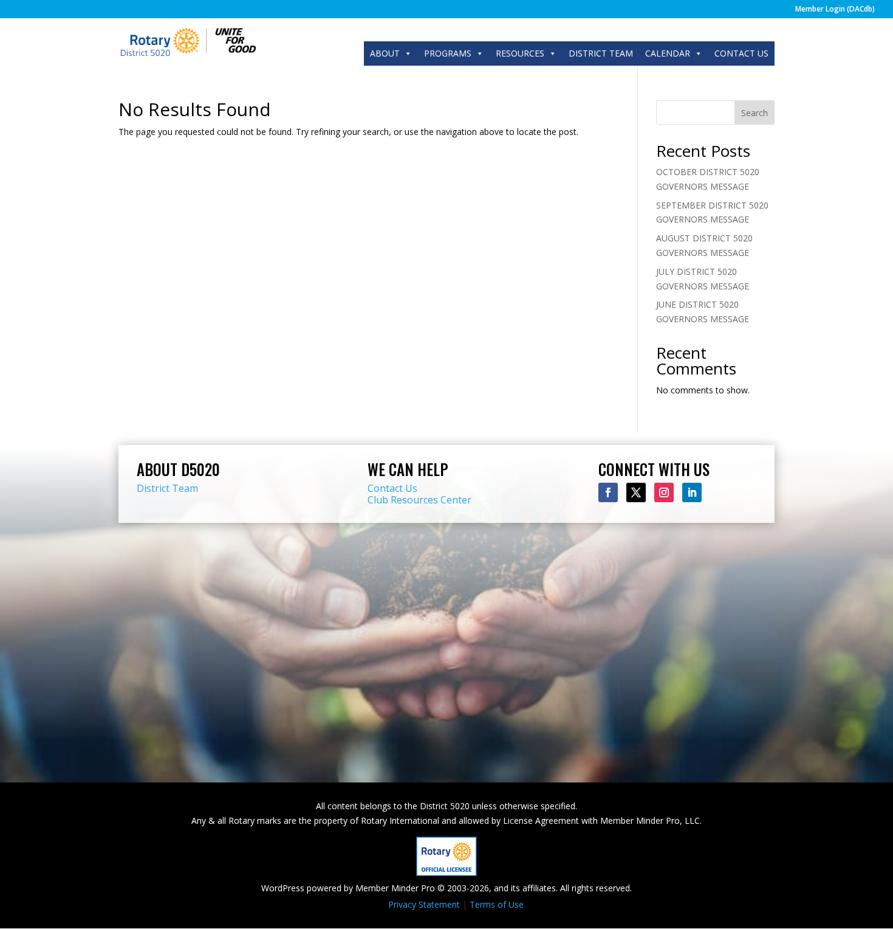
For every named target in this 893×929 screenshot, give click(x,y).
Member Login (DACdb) (835, 9)
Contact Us (392, 488)
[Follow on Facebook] (608, 492)
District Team (167, 488)
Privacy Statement (424, 904)
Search (754, 113)
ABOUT (385, 53)
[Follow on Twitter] (636, 492)
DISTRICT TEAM (601, 53)
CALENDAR (667, 53)
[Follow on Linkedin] (692, 492)
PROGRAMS (447, 53)
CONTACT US (741, 53)
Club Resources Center (419, 499)
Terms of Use (497, 904)
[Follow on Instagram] (664, 492)
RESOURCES (520, 53)
